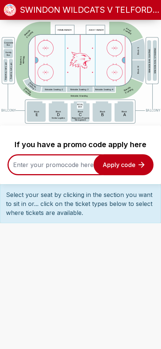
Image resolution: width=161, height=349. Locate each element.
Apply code (119, 165)
